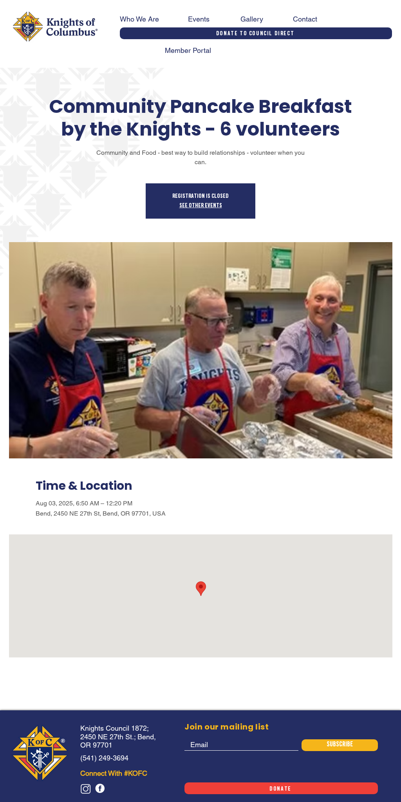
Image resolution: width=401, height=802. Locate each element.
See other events (200, 206)
